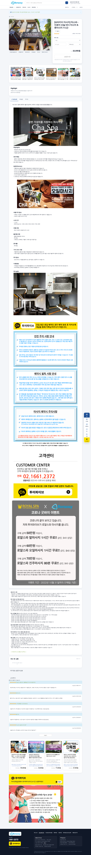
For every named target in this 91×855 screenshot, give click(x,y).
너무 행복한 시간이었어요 (22, 703)
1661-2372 (13, 839)
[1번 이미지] (26, 48)
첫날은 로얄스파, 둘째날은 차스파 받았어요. (26, 682)
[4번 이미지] (30, 48)
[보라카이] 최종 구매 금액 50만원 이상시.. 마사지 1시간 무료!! (26, 12)
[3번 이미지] (29, 48)
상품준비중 (67, 57)
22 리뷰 (78, 33)
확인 (45, 842)
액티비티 (24, 7)
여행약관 (55, 832)
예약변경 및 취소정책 (67, 832)
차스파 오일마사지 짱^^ (21, 725)
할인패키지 (18, 7)
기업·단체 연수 (41, 832)
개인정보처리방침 (49, 832)
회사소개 (35, 832)
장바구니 (67, 7)
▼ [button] (37, 7)
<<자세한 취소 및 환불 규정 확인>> (18, 651)
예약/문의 (34, 7)
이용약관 (60, 832)
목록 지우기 (78, 658)
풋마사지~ (18, 693)
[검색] (66, 2)
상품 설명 (15, 99)
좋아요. (17, 714)
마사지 (29, 7)
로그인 (80, 7)
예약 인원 (56, 37)
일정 (22, 99)
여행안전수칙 (74, 832)
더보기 (45, 735)
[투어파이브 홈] (17, 2)
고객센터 (73, 7)
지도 (27, 99)
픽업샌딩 (11, 7)
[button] (19, 70)
